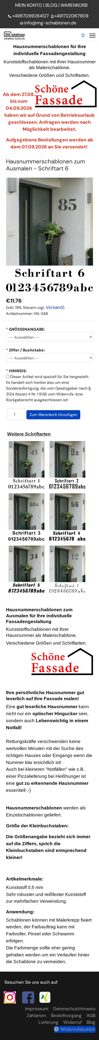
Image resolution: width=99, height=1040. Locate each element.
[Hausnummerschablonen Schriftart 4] (68, 517)
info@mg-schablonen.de (50, 23)
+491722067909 (71, 16)
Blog (91, 1022)
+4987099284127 (30, 16)
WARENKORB (75, 5)
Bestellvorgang (66, 1015)
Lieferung (48, 1022)
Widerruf (72, 1022)
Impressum (36, 1009)
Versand (54, 307)
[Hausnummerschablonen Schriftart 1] (26, 464)
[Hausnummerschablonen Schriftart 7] (67, 569)
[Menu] (92, 35)
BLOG (51, 5)
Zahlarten (36, 1015)
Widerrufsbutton (78, 1029)
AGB (91, 1015)
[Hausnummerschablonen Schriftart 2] (67, 464)
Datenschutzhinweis (74, 1009)
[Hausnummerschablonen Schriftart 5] (26, 569)
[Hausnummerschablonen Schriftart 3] (26, 517)
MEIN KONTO (28, 5)
